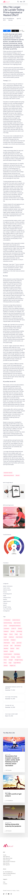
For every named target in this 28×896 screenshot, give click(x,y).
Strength (11, 659)
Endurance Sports (7, 590)
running (13, 657)
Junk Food (19, 642)
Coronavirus (6, 628)
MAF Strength (6, 860)
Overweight (6, 657)
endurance (6, 631)
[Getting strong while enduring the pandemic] (14, 819)
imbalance (13, 640)
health (5, 637)
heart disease (19, 637)
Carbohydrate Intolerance (14, 625)
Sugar (10, 662)
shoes (5, 659)
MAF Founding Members (9, 873)
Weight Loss (12, 665)
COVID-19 (13, 628)
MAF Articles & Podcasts (9, 861)
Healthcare (11, 637)
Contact (5, 883)
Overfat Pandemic (8, 654)
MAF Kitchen (6, 863)
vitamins (6, 665)
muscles (17, 475)
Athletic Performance (7, 586)
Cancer (5, 625)
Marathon (6, 648)
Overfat (11, 651)
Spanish (5, 605)
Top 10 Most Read (7, 609)
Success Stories (7, 875)
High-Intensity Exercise (9, 475)
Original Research (7, 601)
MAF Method (18, 645)
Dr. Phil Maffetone (9, 18)
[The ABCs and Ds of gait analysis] (14, 789)
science (18, 657)
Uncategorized (6, 610)
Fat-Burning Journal (7, 593)
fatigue (5, 634)
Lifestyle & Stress (7, 597)
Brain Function (17, 622)
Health (4, 595)
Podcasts (5, 603)
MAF (11, 645)
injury (13, 642)
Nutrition (5, 599)
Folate (16, 634)
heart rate (6, 640)
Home (4, 855)
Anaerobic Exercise (8, 472)
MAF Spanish (6, 864)
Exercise (10, 20)
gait (21, 634)
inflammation (7, 642)
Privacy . (14, 890)
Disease (20, 628)
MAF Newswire (9, 770)
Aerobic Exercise (16, 620)
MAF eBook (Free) (7, 858)
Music (17, 648)
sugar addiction (17, 662)
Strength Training (7, 607)
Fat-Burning (19, 631)
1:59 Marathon (7, 620)
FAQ (4, 882)
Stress (5, 662)
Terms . (18, 890)
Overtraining (16, 654)
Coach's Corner (6, 588)
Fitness (11, 634)
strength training (18, 659)
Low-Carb (6, 645)
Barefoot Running (8, 622)
